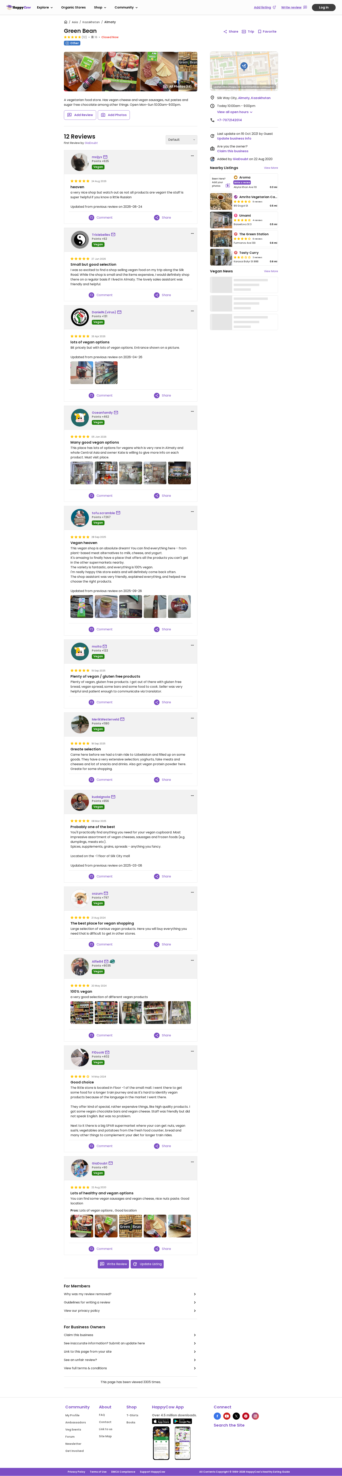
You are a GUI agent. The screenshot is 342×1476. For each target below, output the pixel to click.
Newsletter (73, 1444)
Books (130, 1422)
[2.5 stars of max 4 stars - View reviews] (242, 257)
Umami (245, 215)
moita (97, 646)
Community (124, 7)
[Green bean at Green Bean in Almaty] (130, 1226)
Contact (105, 1422)
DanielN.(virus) (104, 312)
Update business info (234, 138)
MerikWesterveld (105, 719)
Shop (98, 7)
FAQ (102, 1415)
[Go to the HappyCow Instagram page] (255, 1416)
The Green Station (254, 234)
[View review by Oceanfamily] (79, 417)
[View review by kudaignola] (79, 801)
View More (271, 168)
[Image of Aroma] (221, 182)
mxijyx (97, 157)
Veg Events (73, 1430)
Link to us (105, 1429)
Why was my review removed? (87, 1294)
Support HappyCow (152, 1471)
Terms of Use (98, 1471)
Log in (324, 7)
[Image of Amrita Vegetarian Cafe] (221, 201)
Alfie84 (97, 961)
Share (233, 31)
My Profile (72, 1415)
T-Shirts (132, 1415)
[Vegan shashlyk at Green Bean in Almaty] (81, 1226)
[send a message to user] (106, 157)
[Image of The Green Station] (221, 238)
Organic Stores (73, 7)
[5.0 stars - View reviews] (72, 37)
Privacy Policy (76, 1471)
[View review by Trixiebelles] (79, 239)
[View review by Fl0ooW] (79, 1057)
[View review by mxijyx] (79, 162)
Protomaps (229, 87)
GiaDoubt (91, 143)
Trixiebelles (101, 234)
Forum (70, 1437)
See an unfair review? (80, 1360)
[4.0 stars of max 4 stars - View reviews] (242, 238)
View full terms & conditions (85, 1368)
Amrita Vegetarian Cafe (258, 197)
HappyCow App (168, 1407)
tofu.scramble (103, 513)
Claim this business (78, 1335)
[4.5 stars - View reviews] (242, 201)
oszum (97, 893)
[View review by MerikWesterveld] (79, 724)
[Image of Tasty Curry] (221, 257)
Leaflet (217, 87)
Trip (251, 31)
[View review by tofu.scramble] (79, 517)
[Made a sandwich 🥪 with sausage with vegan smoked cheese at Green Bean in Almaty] (179, 1226)
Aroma (244, 177)
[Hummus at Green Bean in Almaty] (106, 606)
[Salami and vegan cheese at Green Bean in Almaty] (155, 1226)
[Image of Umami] (221, 220)
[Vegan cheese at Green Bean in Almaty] (81, 606)
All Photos (180, 86)
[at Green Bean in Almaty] (81, 372)
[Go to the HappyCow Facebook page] (217, 1416)
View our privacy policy (82, 1310)
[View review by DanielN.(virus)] (79, 317)
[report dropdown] (192, 155)
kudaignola (101, 797)
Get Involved (74, 1451)
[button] (244, 66)
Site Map (105, 1436)
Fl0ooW (98, 1052)
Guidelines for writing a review (87, 1302)
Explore (43, 7)
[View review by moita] (79, 651)
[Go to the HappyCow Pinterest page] (245, 1416)
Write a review (242, 182)
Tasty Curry (249, 252)
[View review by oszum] (79, 898)
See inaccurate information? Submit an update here (104, 1343)
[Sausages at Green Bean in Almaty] (106, 1226)
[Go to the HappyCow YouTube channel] (226, 1416)
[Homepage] (18, 7)
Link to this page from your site (88, 1351)
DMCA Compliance (123, 1471)
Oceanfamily (102, 412)
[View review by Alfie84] (79, 966)
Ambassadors (75, 1422)
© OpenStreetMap (248, 87)
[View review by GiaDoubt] (79, 1168)
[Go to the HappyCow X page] (236, 1416)
